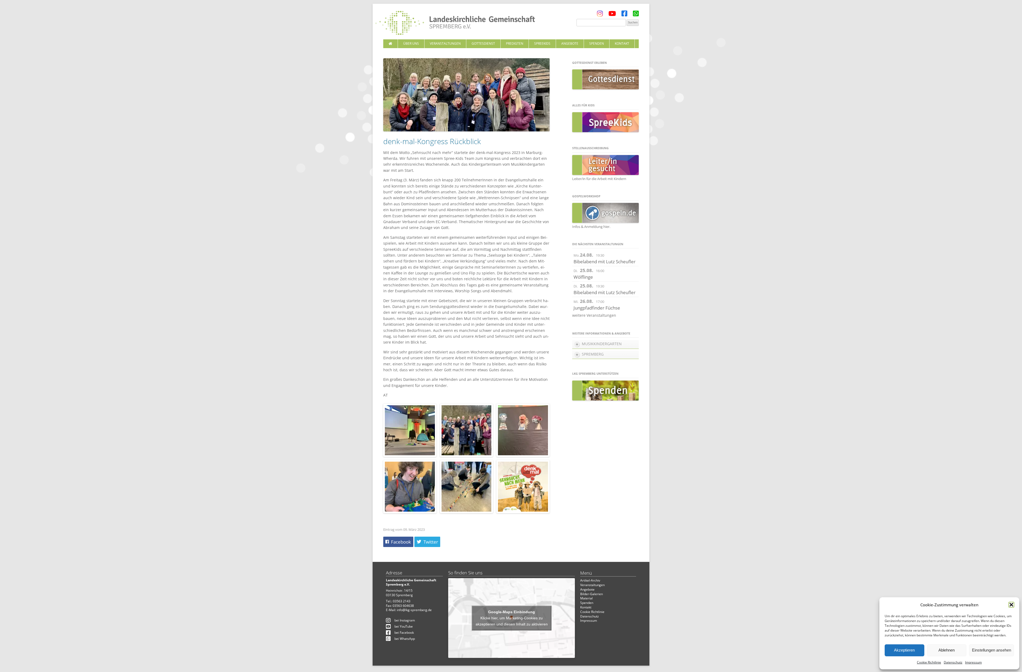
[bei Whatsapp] (636, 15)
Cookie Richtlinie (929, 662)
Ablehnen (946, 650)
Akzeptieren (904, 650)
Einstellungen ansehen (991, 650)
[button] (1011, 604)
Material (586, 598)
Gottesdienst (483, 43)
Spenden (596, 43)
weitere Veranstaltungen (594, 315)
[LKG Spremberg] (455, 23)
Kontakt (622, 43)
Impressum (973, 662)
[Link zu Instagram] (600, 15)
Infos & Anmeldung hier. (591, 226)
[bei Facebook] (624, 15)
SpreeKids (542, 43)
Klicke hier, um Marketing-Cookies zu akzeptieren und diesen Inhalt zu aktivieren (512, 621)
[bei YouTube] (612, 15)
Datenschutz (953, 662)
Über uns (411, 43)
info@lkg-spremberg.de (414, 610)
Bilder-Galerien (591, 594)
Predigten (514, 43)
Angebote (569, 43)
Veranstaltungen (445, 43)
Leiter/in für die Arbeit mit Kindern (599, 178)
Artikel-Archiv (590, 580)
